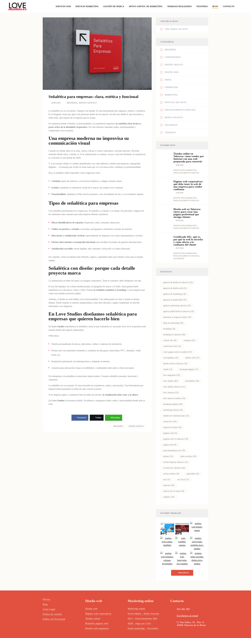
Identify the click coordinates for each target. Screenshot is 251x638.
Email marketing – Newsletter (143, 628)
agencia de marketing (174, 294)
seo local (183, 479)
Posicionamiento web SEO (180, 110)
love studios (170, 381)
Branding (118, 426)
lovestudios (192, 381)
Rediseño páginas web (96, 623)
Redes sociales (188, 456)
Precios (46, 599)
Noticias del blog (176, 102)
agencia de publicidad (174, 300)
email (167, 369)
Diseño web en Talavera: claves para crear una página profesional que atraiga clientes (187, 213)
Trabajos (170, 132)
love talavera (171, 392)
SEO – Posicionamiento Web (142, 618)
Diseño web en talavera (175, 363)
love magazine (171, 375)
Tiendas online (92, 618)
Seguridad (171, 125)
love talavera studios (174, 398)
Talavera (168, 485)
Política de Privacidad (54, 619)
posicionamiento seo (174, 450)
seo (166, 479)
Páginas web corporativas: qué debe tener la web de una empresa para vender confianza (188, 185)
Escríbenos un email (187, 615)
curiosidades (170, 358)
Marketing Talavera (173, 410)
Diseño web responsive (97, 628)
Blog (45, 604)
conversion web (172, 346)
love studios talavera (174, 387)
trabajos (168, 497)
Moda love (170, 421)
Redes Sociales (174, 117)
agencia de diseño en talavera (178, 282)
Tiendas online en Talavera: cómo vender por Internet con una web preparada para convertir (188, 157)
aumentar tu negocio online (177, 317)
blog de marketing (173, 323)
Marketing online (136, 608)
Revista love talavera (174, 468)
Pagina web (169, 445)
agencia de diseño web (175, 288)
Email (168, 80)
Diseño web (171, 72)
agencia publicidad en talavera (178, 311)
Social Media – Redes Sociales (143, 613)
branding (169, 329)
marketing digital (173, 404)
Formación (171, 87)
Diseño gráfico (136, 426)
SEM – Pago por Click (139, 623)
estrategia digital (189, 369)
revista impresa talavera (175, 462)
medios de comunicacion (176, 416)
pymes (168, 456)
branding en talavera (174, 334)
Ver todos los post (176, 29)
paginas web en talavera (175, 439)
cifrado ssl (170, 340)
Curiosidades (173, 57)
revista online (171, 474)
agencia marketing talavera (177, 306)
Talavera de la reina (173, 491)
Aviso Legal (49, 609)
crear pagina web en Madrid (177, 352)
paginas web (170, 433)
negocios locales (172, 427)
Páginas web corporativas (98, 613)
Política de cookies (52, 614)
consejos (189, 340)
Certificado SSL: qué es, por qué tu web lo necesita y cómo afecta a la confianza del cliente (188, 241)
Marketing (171, 95)
